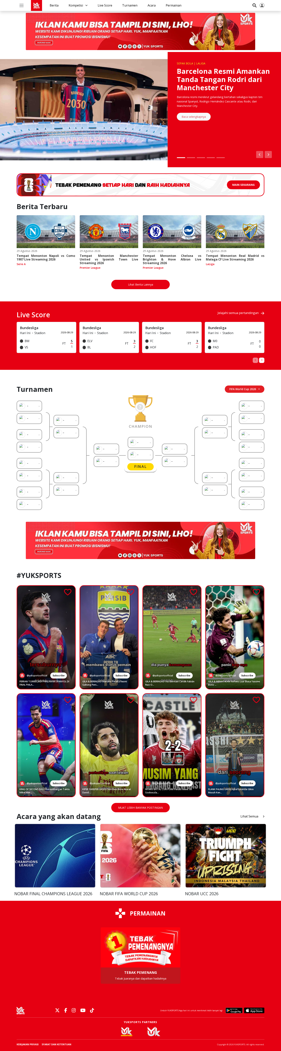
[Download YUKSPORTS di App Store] (254, 1010)
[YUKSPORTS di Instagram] (74, 1010)
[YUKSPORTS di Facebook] (65, 1010)
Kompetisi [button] (76, 5)
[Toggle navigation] (21, 5)
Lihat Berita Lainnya (140, 284)
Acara (152, 5)
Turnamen (129, 5)
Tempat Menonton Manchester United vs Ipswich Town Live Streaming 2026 (109, 259)
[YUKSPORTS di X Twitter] (57, 1010)
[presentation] (255, 360)
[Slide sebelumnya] (259, 154)
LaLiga (210, 264)
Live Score (105, 5)
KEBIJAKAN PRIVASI (28, 1044)
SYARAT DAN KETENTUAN (56, 1044)
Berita (54, 5)
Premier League (90, 267)
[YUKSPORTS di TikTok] (92, 1010)
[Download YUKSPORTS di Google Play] (234, 1010)
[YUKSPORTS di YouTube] (82, 1010)
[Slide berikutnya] (268, 154)
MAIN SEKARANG (243, 185)
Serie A (21, 264)
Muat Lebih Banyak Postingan (140, 807)
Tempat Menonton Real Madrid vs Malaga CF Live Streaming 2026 (235, 257)
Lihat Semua (249, 816)
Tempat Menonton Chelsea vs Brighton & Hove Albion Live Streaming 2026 (172, 259)
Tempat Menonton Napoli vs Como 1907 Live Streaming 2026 (46, 257)
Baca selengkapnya (194, 116)
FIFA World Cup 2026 (242, 389)
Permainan (173, 5)
